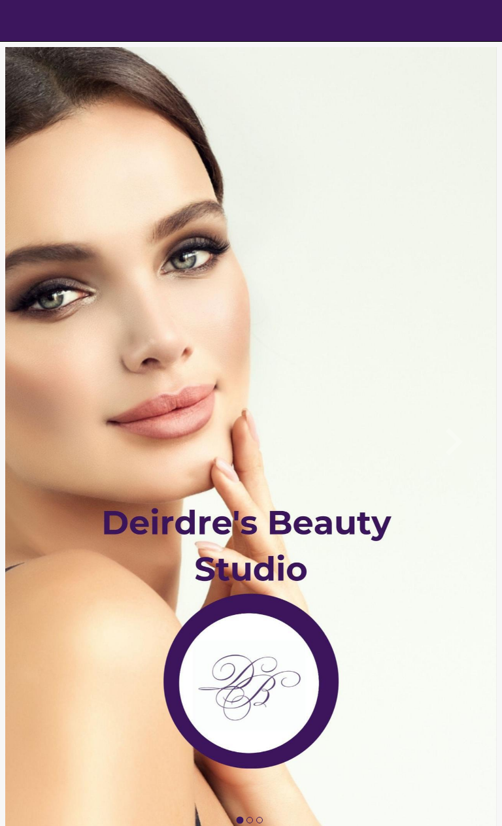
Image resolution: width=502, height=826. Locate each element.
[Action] (481, 21)
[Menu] (21, 21)
